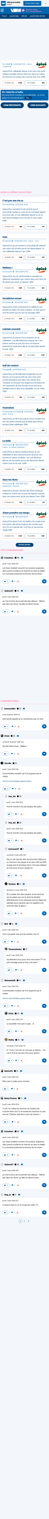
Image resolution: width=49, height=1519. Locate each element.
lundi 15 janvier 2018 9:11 (11, 715)
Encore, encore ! (25, 545)
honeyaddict (10, 709)
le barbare (9, 558)
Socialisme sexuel (11, 298)
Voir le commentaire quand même (16, 781)
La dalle (6, 441)
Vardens (12, 884)
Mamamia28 (10, 981)
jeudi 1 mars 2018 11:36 (10, 769)
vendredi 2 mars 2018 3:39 (16, 855)
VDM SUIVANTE (38, 105)
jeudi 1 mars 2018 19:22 (15, 802)
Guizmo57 (9, 591)
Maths (11, 1040)
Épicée (24, 16)
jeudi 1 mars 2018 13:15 (10, 564)
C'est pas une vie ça (12, 201)
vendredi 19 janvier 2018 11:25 (13, 742)
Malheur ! (7, 268)
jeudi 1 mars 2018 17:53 (15, 1020)
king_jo (7, 1195)
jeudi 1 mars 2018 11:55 (10, 986)
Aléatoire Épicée (37, 16)
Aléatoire (14, 16)
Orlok (7, 736)
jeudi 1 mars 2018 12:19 (10, 1077)
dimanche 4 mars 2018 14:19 (17, 890)
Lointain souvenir (11, 329)
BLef (6, 924)
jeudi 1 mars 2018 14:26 (15, 955)
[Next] (28, 1221)
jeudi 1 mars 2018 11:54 (10, 930)
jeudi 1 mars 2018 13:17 (10, 1201)
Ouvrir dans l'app (32, 3)
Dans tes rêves (10, 480)
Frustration (8, 408)
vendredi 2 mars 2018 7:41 (16, 1046)
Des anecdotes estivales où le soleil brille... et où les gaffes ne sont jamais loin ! (23, 95)
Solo (4, 237)
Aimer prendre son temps (16, 513)
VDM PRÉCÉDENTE (12, 105)
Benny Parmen (10, 1098)
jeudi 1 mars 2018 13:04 (10, 1104)
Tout (4, 16)
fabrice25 (8, 1071)
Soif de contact (10, 366)
